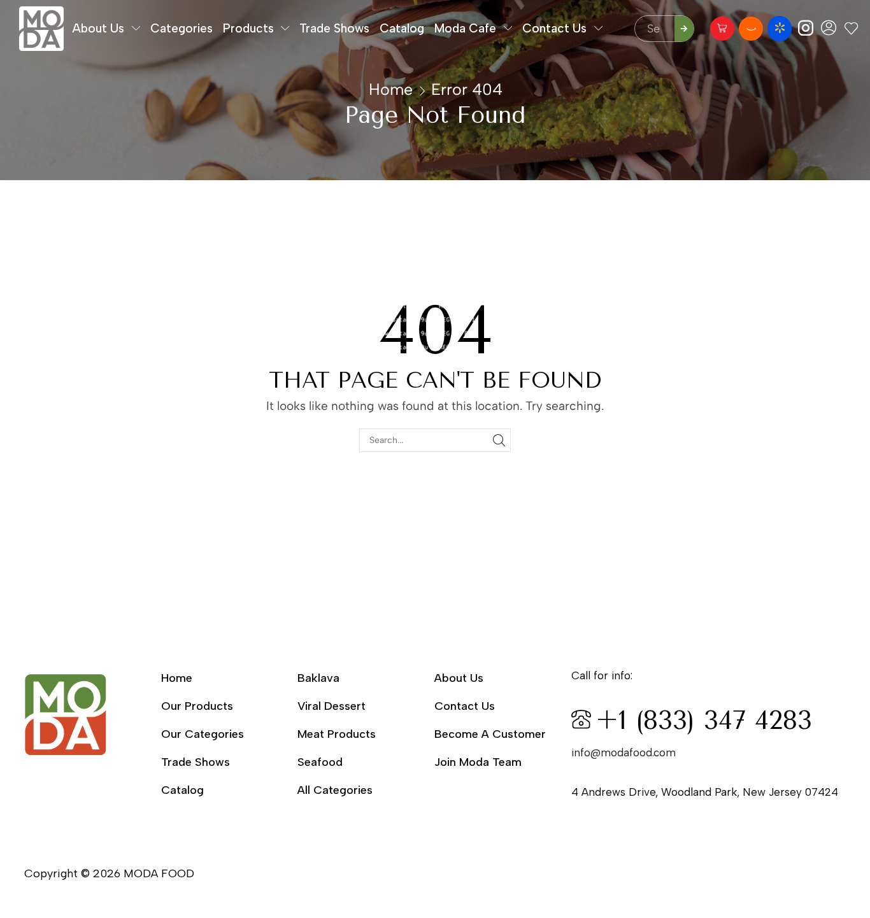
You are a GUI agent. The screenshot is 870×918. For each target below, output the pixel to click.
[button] (722, 29)
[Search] (684, 28)
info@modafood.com (623, 752)
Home (391, 89)
